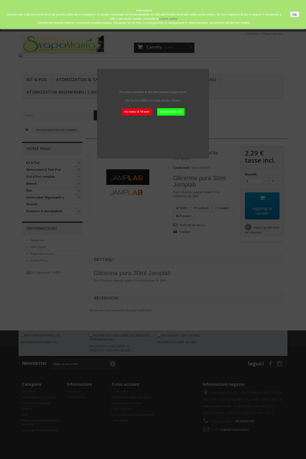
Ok (295, 14)
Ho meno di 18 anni (136, 111)
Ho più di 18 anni (171, 111)
